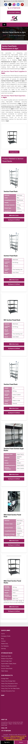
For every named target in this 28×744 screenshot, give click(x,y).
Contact (3, 641)
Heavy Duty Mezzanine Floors (9, 683)
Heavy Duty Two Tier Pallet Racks (10, 688)
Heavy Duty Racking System (9, 686)
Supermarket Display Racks (8, 663)
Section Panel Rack (11, 191)
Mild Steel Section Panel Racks (12, 582)
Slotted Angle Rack (6, 661)
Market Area (4, 643)
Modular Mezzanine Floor (8, 691)
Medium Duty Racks (6, 658)
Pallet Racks (4, 671)
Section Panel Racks (6, 668)
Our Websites (5, 646)
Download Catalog (14, 12)
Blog (2, 638)
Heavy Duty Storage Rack (8, 681)
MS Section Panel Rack (12, 320)
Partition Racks (5, 666)
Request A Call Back (14, 219)
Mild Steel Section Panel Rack (12, 516)
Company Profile (5, 636)
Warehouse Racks (6, 656)
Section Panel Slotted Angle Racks (14, 449)
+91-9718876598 (14, 8)
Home (4, 35)
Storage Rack (4, 678)
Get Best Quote (15, 215)
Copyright (5, 734)
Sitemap (3, 648)
